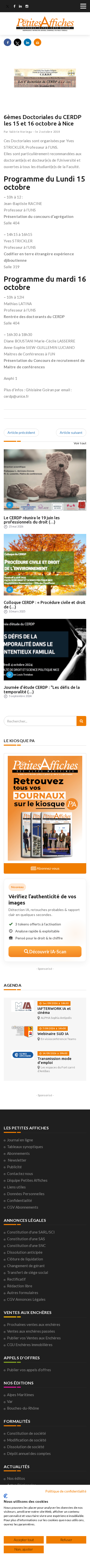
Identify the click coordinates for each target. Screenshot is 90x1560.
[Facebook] (14, 6)
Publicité (14, 1167)
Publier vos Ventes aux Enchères (34, 1338)
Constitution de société (26, 1433)
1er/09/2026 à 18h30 (55, 1003)
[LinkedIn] (20, 6)
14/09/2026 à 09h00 (54, 1053)
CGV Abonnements (22, 1207)
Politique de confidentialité (65, 1491)
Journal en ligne (20, 1140)
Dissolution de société (25, 1446)
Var (10, 1401)
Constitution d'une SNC (26, 1245)
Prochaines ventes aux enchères (33, 1324)
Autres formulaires (22, 1292)
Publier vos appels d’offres (29, 1369)
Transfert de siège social (27, 1272)
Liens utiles (16, 1187)
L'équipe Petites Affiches (27, 1180)
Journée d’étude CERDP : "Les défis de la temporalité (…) (42, 689)
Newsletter (17, 1160)
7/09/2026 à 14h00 (54, 1028)
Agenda (12, 985)
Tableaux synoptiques (25, 1146)
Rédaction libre (19, 1286)
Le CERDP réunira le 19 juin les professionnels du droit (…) (32, 520)
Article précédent (21, 432)
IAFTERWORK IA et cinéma (54, 1010)
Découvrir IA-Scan (47, 951)
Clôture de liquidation (25, 1259)
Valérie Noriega (20, 131)
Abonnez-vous (48, 868)
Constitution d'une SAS (26, 1238)
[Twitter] (7, 6)
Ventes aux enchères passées (31, 1331)
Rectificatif (16, 1279)
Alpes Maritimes (20, 1394)
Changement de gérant (26, 1265)
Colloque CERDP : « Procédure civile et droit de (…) (45, 604)
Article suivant (71, 432)
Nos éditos (16, 1478)
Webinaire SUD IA (53, 1034)
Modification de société (26, 1440)
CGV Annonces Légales (26, 1299)
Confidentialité (19, 1200)
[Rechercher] (81, 721)
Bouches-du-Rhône (23, 1408)
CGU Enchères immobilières (29, 1344)
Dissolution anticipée (24, 1252)
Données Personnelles (25, 1193)
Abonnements (18, 1153)
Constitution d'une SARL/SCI (31, 1232)
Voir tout (80, 443)
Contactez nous (20, 1173)
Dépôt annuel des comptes (29, 1453)
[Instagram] (27, 6)
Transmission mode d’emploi (55, 1060)
